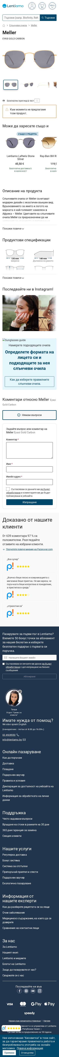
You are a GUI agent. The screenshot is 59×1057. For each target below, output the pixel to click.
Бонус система (11, 860)
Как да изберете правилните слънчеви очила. (29, 382)
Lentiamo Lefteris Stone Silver (20, 157)
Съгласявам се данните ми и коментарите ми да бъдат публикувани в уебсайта (28, 492)
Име (9, 463)
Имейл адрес (14, 476)
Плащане (7, 769)
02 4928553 (9, 734)
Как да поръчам (12, 757)
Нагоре (46, 1020)
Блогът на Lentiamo (14, 964)
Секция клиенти (11, 836)
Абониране (29, 676)
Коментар (12, 439)
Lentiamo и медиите (14, 958)
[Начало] (3, 25)
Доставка (8, 763)
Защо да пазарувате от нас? (19, 969)
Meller (34, 25)
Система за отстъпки (14, 866)
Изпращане (30, 502)
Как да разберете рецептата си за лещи (25, 906)
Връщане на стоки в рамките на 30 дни (25, 824)
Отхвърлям (27, 1052)
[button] (10, 85)
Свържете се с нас (13, 975)
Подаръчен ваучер (13, 775)
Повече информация (30, 1048)
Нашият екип (10, 952)
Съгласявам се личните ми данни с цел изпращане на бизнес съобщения (29, 667)
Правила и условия (13, 780)
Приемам (9, 1052)
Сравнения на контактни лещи (20, 928)
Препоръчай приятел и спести (20, 872)
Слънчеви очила (18, 25)
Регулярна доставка (14, 854)
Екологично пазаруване (16, 883)
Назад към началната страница (25, 1020)
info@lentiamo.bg (12, 739)
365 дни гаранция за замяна (19, 830)
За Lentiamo (9, 947)
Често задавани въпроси (17, 818)
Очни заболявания (13, 912)
